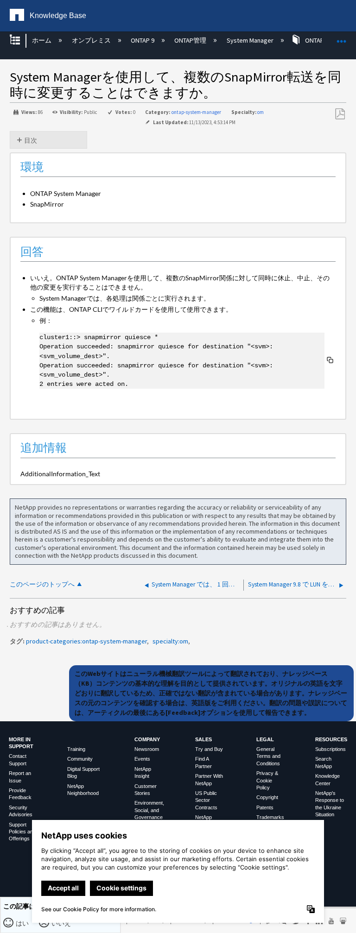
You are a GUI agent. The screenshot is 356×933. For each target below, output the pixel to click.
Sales (203, 739)
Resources (331, 739)
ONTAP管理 (191, 40)
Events (142, 759)
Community (80, 759)
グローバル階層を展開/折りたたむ (21, 40)
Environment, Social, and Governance (149, 810)
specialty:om (170, 641)
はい (22, 923)
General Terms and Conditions (268, 756)
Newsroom (146, 749)
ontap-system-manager (196, 112)
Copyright (267, 797)
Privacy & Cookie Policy (267, 780)
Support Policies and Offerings (22, 832)
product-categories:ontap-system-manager (86, 641)
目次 (30, 140)
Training (76, 749)
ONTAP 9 (143, 40)
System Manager (250, 40)
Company (147, 739)
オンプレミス (92, 40)
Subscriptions (330, 749)
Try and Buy (209, 749)
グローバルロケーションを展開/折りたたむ (342, 38)
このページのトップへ (42, 584)
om (260, 112)
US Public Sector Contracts (206, 800)
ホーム (42, 40)
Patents (264, 807)
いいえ (61, 923)
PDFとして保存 (340, 114)
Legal (265, 739)
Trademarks (270, 817)
